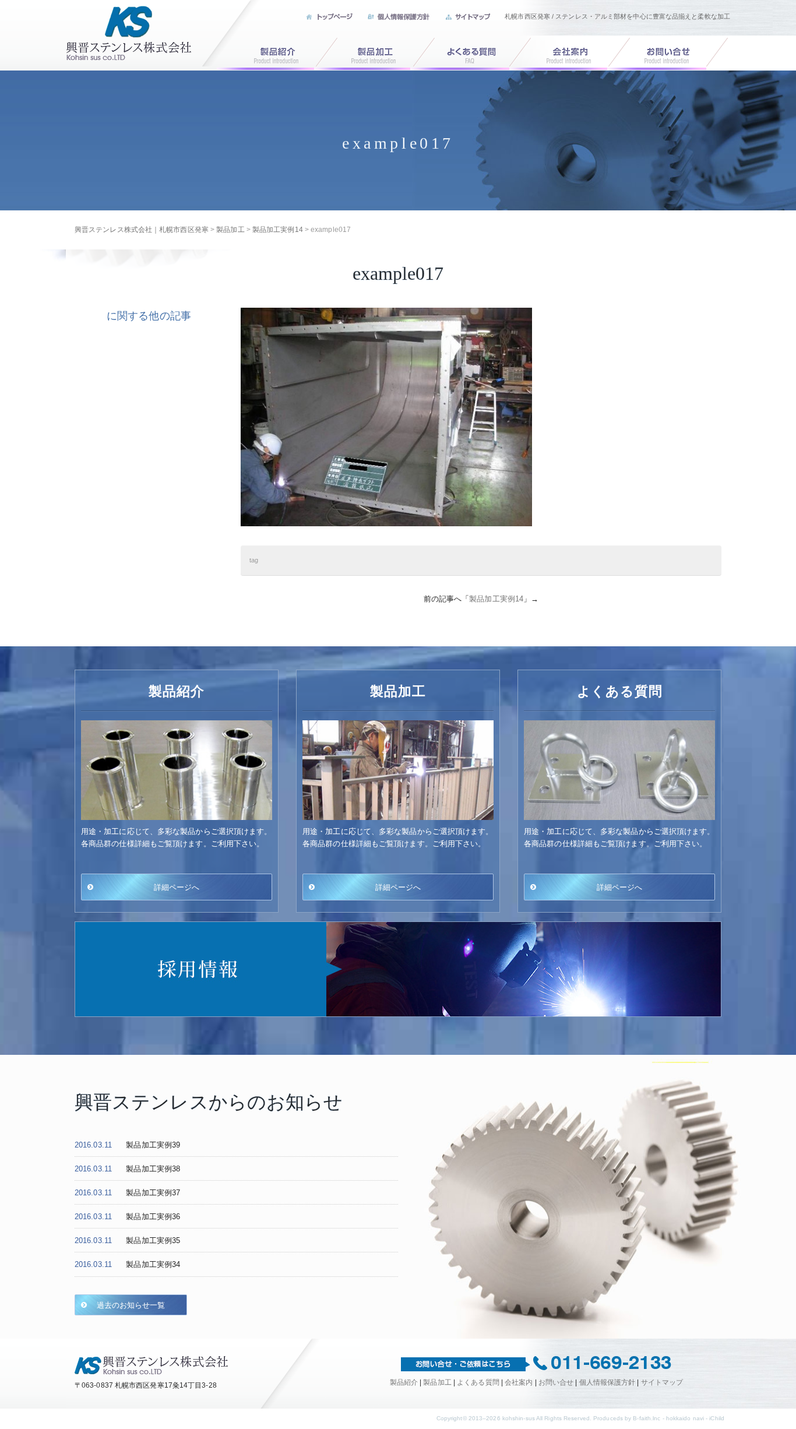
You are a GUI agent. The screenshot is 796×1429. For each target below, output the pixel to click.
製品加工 (370, 52)
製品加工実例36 (153, 1216)
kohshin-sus (518, 1418)
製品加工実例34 (153, 1264)
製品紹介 (268, 52)
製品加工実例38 (153, 1168)
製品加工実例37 (153, 1192)
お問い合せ (678, 52)
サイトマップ (662, 1382)
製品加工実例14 (496, 598)
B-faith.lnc (646, 1418)
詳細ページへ (177, 887)
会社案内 (575, 52)
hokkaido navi (685, 1418)
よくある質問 (473, 52)
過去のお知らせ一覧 (131, 1305)
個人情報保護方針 (607, 1382)
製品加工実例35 (153, 1240)
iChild (716, 1418)
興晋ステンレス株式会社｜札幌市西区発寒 (129, 33)
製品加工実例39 (153, 1145)
